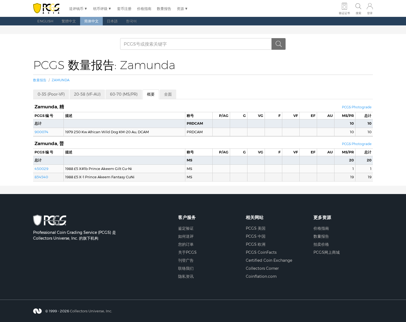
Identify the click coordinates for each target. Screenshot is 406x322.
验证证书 (344, 13)
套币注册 (124, 8)
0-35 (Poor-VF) (51, 94)
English (45, 21)
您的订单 (186, 244)
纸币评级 (100, 8)
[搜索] (278, 44)
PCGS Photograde (356, 107)
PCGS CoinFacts (261, 252)
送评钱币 (76, 8)
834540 (41, 177)
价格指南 (144, 8)
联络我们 (186, 268)
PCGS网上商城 (326, 252)
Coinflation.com (261, 276)
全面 (168, 94)
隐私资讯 (186, 276)
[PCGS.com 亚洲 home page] (48, 9)
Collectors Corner (262, 268)
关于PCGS (187, 252)
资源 (180, 8)
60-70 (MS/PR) (124, 94)
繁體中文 (69, 21)
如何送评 (186, 236)
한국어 (131, 21)
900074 (41, 132)
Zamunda (61, 80)
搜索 (358, 13)
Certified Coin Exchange (269, 260)
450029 (41, 168)
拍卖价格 (321, 244)
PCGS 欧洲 (255, 244)
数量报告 (164, 8)
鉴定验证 (186, 228)
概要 (151, 94)
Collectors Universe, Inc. (91, 311)
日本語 (112, 21)
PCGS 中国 (255, 236)
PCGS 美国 (255, 228)
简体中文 (91, 21)
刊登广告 (186, 260)
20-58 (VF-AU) (87, 94)
